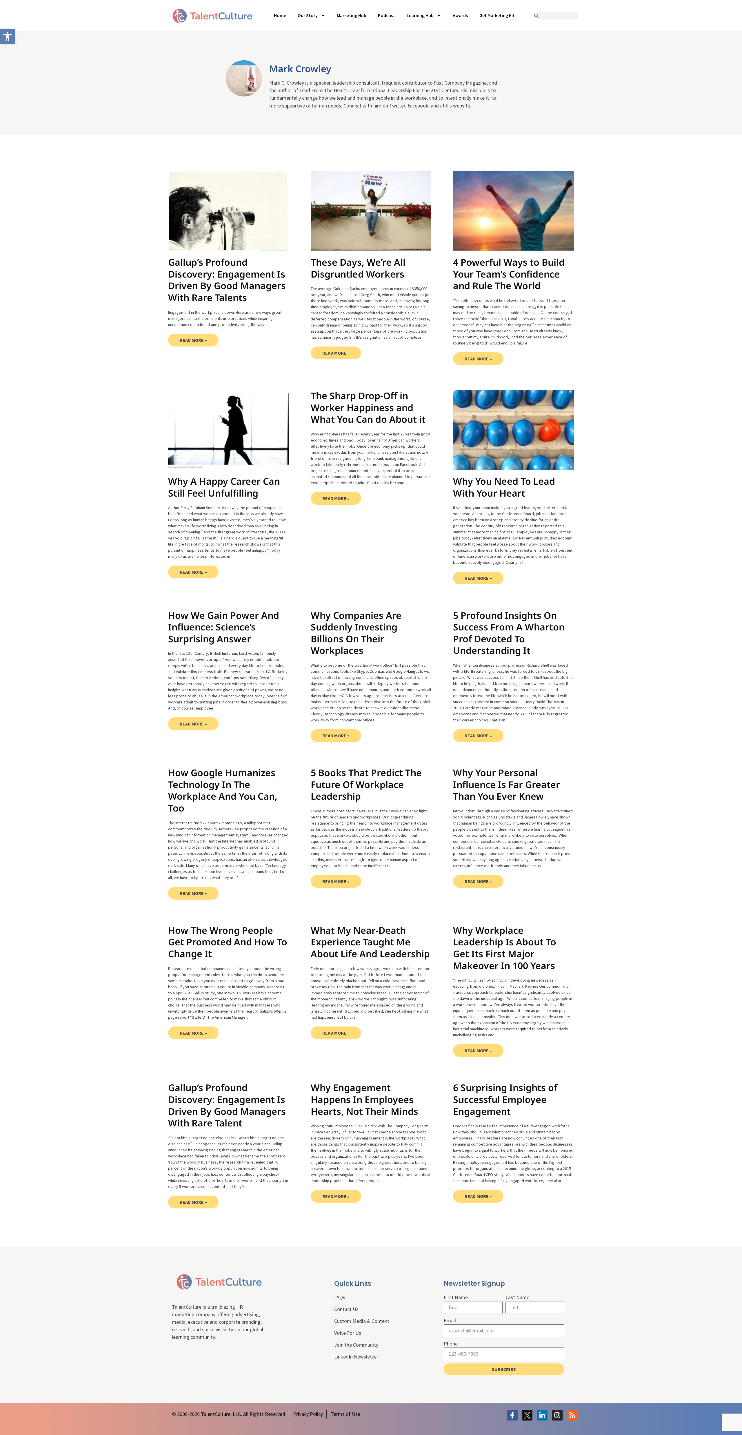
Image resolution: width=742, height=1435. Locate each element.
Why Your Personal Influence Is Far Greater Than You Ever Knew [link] (506, 784)
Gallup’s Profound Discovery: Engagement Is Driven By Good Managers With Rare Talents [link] (227, 280)
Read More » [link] (193, 340)
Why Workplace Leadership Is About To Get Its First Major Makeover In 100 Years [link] (504, 948)
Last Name (517, 1297)
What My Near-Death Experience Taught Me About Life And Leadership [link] (370, 942)
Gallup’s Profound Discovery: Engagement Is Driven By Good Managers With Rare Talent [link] (227, 1105)
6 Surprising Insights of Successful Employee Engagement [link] (505, 1099)
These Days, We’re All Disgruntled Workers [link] (358, 268)
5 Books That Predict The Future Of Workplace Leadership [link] (366, 784)
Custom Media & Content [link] (361, 1321)
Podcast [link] (386, 15)
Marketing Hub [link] (351, 15)
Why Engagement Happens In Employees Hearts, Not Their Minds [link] (364, 1099)
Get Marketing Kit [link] (497, 15)
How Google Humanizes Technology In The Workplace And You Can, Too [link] (222, 790)
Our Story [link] (308, 15)
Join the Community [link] (356, 1344)
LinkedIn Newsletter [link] (356, 1356)
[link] (7, 36)
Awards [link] (460, 15)
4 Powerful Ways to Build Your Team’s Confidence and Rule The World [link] (509, 274)
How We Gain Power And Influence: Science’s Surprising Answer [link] (223, 627)
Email (450, 1320)
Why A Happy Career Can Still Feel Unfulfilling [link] (224, 487)
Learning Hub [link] (420, 15)
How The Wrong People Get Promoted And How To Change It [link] (227, 942)
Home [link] (280, 15)
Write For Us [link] (347, 1333)
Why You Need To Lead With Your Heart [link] (504, 487)
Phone (451, 1343)
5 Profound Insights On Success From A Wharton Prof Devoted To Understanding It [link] (509, 633)
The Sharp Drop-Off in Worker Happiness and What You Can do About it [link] (368, 407)
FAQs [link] (339, 1297)
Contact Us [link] (346, 1309)
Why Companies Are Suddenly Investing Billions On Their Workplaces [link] (356, 633)
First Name (456, 1297)
